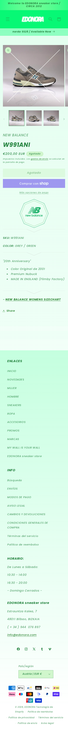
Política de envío (27, 723)
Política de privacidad (21, 717)
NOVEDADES (15, 379)
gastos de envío (39, 159)
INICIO (11, 371)
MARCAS (13, 439)
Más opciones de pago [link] (34, 192)
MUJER (12, 388)
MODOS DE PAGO (19, 497)
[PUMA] (34, 230)
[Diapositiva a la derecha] (64, 119)
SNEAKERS (14, 405)
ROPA (11, 414)
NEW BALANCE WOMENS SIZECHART (33, 299)
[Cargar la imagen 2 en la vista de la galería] (34, 118)
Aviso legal (47, 723)
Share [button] (11, 311)
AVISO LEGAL (16, 506)
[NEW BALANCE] (34, 213)
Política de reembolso (23, 544)
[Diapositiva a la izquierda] (4, 119)
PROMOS (13, 430)
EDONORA (29, 707)
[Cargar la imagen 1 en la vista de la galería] (16, 118)
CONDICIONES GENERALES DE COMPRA (27, 525)
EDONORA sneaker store (24, 456)
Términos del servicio (22, 536)
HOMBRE (13, 396)
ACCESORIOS (16, 422)
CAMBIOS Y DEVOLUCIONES (26, 514)
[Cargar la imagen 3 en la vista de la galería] (51, 118)
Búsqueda (14, 480)
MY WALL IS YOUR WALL (23, 447)
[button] (7, 19)
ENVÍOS (12, 488)
